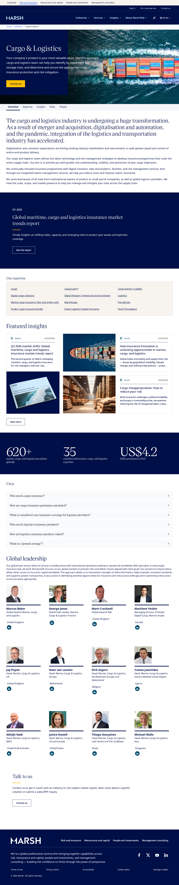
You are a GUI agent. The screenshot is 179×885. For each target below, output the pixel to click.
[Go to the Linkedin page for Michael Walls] (137, 753)
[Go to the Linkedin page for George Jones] (52, 623)
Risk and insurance (28, 2)
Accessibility (88, 869)
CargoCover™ (71, 288)
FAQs (52, 106)
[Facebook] (139, 855)
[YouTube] (157, 855)
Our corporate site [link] (148, 8)
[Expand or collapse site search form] (154, 18)
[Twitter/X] (148, 855)
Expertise (27, 106)
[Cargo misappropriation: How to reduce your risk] (89, 394)
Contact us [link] (165, 8)
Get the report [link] (23, 250)
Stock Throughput (127, 309)
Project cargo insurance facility (27, 309)
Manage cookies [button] (160, 869)
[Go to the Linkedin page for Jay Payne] (9, 689)
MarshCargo (71, 302)
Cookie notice (124, 869)
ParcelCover (124, 302)
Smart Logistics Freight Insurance (81, 309)
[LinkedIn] (166, 855)
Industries (81, 17)
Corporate (11, 2)
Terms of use (17, 869)
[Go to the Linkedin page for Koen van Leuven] (52, 689)
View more (15, 421)
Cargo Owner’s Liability (130, 288)
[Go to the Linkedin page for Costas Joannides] (137, 689)
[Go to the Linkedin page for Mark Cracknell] (94, 624)
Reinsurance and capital (52, 2)
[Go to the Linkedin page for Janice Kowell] (52, 753)
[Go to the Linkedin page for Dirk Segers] (94, 692)
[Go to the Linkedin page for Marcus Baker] (9, 627)
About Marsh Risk (135, 17)
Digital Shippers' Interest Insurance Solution (87, 295)
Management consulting (103, 2)
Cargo (14, 288)
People (63, 106)
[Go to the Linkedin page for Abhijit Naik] (9, 753)
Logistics (122, 295)
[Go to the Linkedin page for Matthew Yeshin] (137, 627)
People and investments (77, 2)
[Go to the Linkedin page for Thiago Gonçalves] (94, 753)
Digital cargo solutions (22, 295)
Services (98, 17)
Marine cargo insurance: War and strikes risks (35, 302)
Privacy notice (52, 869)
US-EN (165, 17)
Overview (13, 106)
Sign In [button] (132, 8)
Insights (114, 17)
